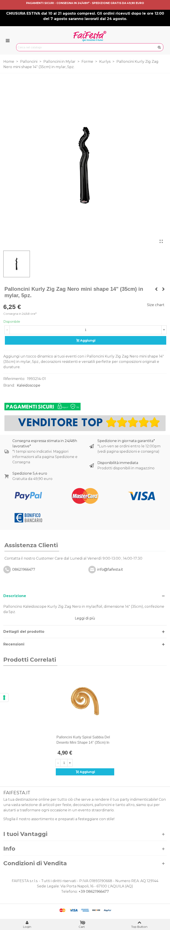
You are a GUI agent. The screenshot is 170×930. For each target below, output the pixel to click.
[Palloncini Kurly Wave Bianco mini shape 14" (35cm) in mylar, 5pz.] (163, 289)
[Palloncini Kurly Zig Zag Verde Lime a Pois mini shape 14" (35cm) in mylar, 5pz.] (156, 289)
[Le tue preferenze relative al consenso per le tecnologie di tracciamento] (4, 697)
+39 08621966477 (94, 891)
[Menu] (7, 40)
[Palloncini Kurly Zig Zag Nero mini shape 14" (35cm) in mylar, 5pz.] (161, 241)
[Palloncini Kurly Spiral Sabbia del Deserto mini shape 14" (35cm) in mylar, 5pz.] (85, 701)
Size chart (155, 305)
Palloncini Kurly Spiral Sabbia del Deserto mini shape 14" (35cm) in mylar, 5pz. (83, 742)
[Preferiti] (112, 737)
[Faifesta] (90, 36)
